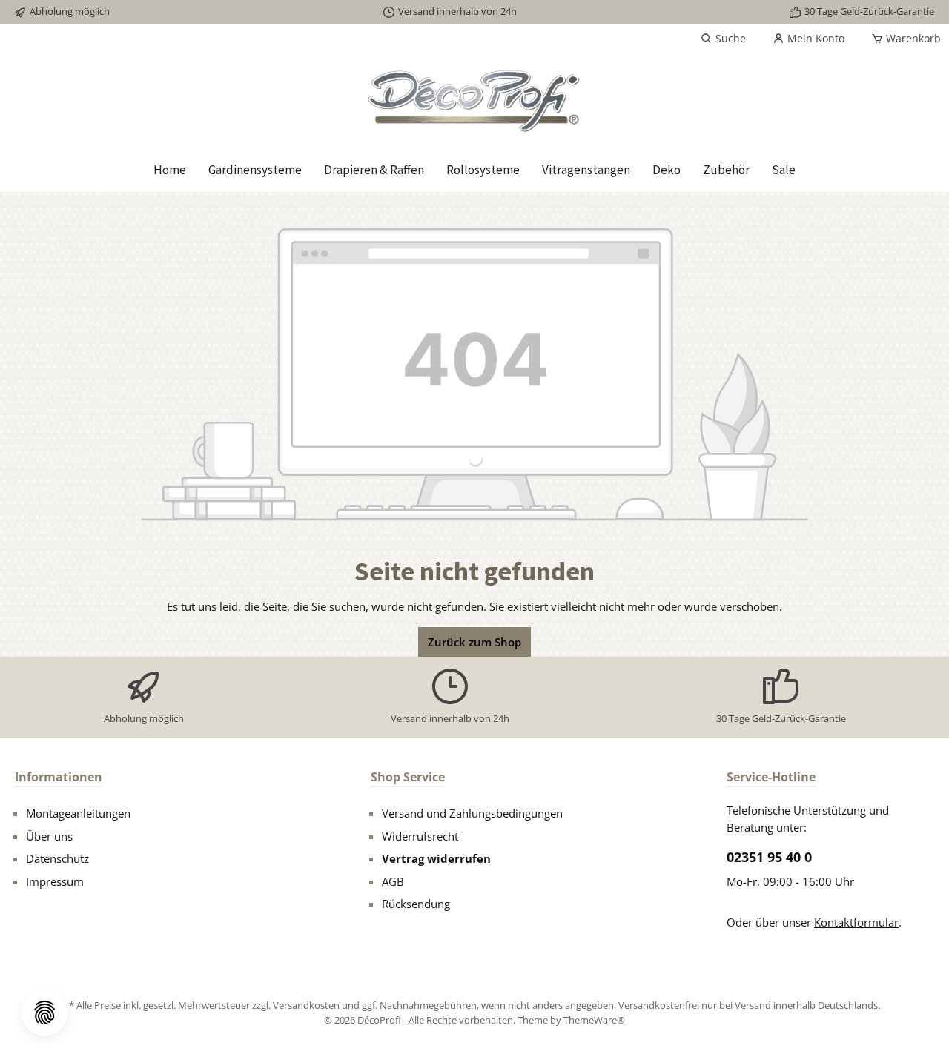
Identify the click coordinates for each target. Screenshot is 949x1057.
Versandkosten (306, 1005)
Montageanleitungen (78, 813)
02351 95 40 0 (769, 857)
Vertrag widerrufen (436, 858)
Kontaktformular (856, 922)
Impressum (55, 881)
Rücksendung (416, 903)
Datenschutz (57, 858)
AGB (393, 881)
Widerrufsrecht (420, 836)
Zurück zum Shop (474, 641)
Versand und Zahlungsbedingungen (472, 813)
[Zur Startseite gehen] (474, 100)
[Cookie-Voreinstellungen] (44, 1012)
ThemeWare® (594, 1020)
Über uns (49, 836)
